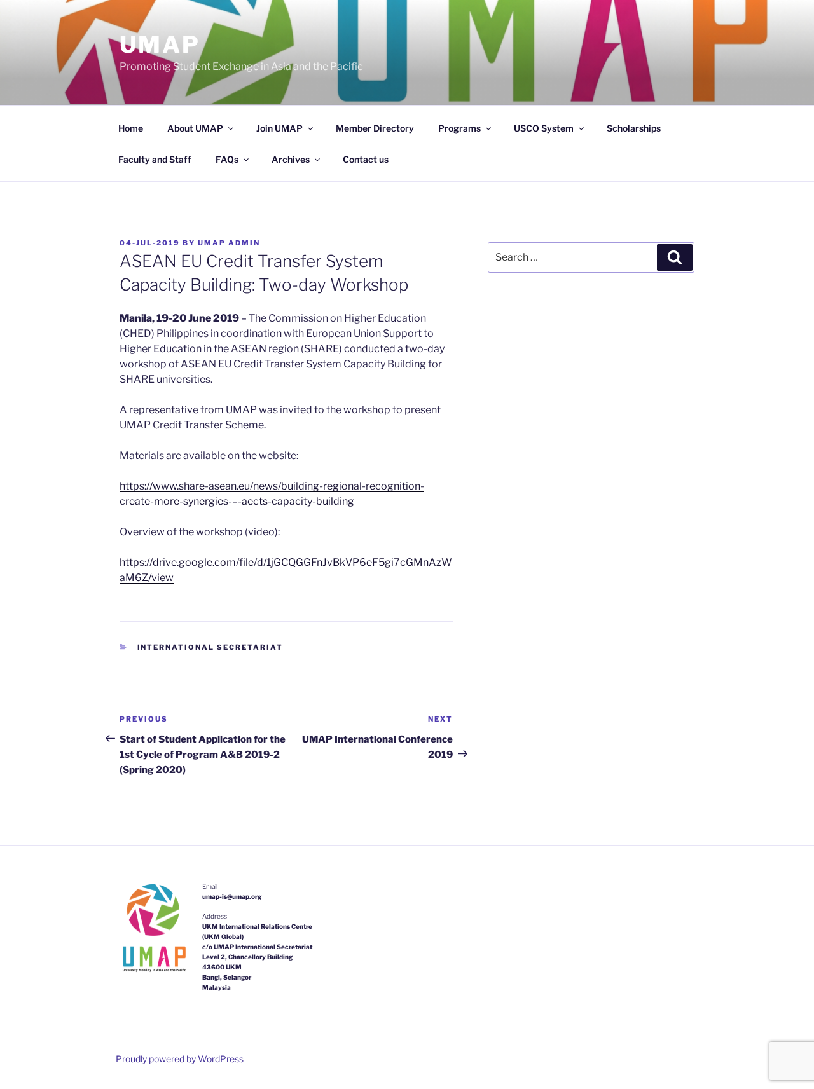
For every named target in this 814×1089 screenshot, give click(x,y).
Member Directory (375, 128)
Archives (291, 159)
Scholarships (634, 128)
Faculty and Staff (154, 159)
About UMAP (195, 128)
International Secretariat (210, 647)
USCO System (544, 128)
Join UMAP (279, 128)
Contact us (366, 159)
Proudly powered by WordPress (180, 1058)
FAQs (227, 159)
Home (130, 128)
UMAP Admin (229, 242)
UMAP (160, 44)
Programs (459, 128)
